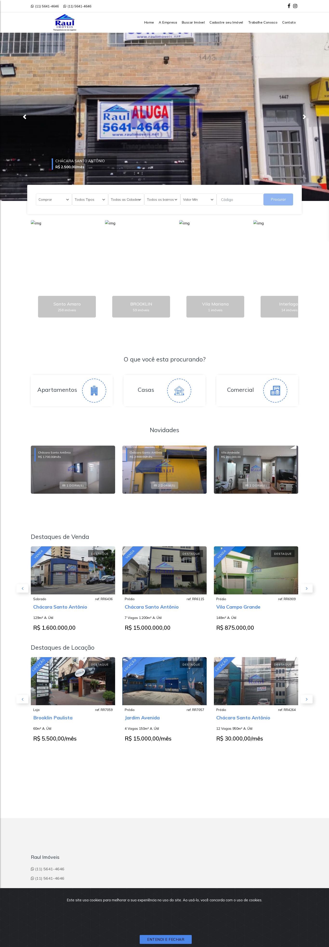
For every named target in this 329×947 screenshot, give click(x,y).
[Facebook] (289, 6)
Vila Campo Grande (238, 607)
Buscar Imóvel (193, 22)
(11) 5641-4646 (47, 6)
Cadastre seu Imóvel (226, 22)
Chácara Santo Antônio (60, 607)
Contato (289, 22)
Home (149, 22)
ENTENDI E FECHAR (165, 939)
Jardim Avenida (142, 718)
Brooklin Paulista (52, 718)
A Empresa (168, 22)
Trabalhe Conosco (262, 22)
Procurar (278, 199)
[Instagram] (295, 6)
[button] (24, 117)
